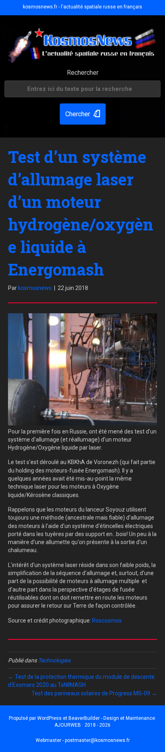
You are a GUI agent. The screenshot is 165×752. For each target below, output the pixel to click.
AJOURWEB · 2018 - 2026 (82, 725)
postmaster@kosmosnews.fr (97, 740)
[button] (83, 114)
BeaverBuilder (84, 718)
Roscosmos (107, 620)
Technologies (54, 660)
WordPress (49, 718)
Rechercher (83, 72)
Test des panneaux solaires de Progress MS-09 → (94, 693)
